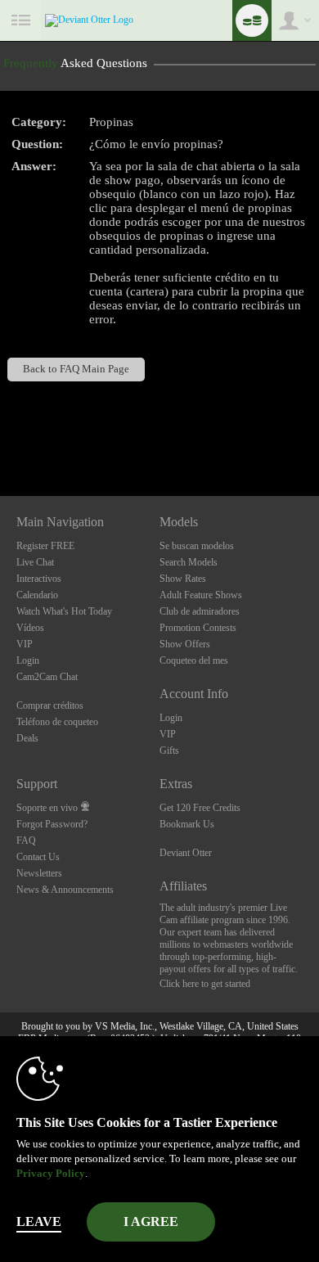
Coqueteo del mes (194, 660)
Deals (27, 738)
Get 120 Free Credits (200, 808)
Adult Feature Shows (201, 595)
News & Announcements (65, 889)
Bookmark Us (187, 824)
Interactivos (38, 578)
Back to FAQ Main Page (76, 369)
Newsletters (39, 873)
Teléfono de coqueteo (57, 722)
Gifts (169, 750)
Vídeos (30, 627)
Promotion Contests (198, 627)
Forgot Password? (52, 824)
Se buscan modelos (197, 546)
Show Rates (183, 578)
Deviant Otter (186, 853)
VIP (24, 644)
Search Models (189, 562)
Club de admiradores (200, 611)
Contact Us (38, 857)
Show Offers (185, 644)
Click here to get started (205, 983)
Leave (38, 1221)
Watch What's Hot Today (64, 611)
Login (27, 660)
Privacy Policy (50, 1173)
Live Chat (35, 562)
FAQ (26, 840)
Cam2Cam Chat (47, 677)
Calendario (37, 595)
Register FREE (45, 546)
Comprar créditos (49, 705)
